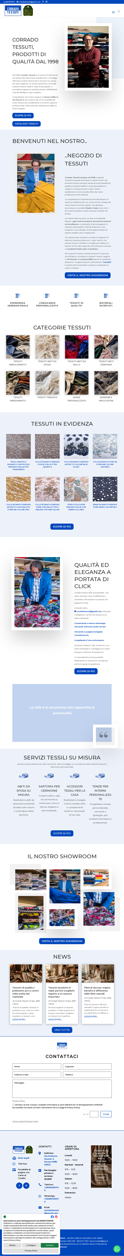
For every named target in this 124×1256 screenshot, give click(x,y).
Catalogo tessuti (26, 123)
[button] (117, 1249)
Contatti (107, 262)
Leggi (101, 1177)
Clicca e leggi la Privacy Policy (25, 1121)
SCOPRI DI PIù (62, 526)
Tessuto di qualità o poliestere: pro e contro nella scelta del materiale (101, 1159)
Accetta (49, 1245)
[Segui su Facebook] (19, 1185)
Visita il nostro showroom (87, 275)
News (15, 1004)
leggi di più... (19, 1019)
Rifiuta (12, 1245)
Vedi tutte (62, 1029)
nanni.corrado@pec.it (98, 1241)
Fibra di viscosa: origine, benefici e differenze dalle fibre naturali (97, 990)
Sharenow (62, 1247)
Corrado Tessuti (21, 1001)
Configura (31, 1245)
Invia (106, 1114)
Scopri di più (23, 115)
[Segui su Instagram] (26, 1185)
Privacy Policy (31, 1250)
